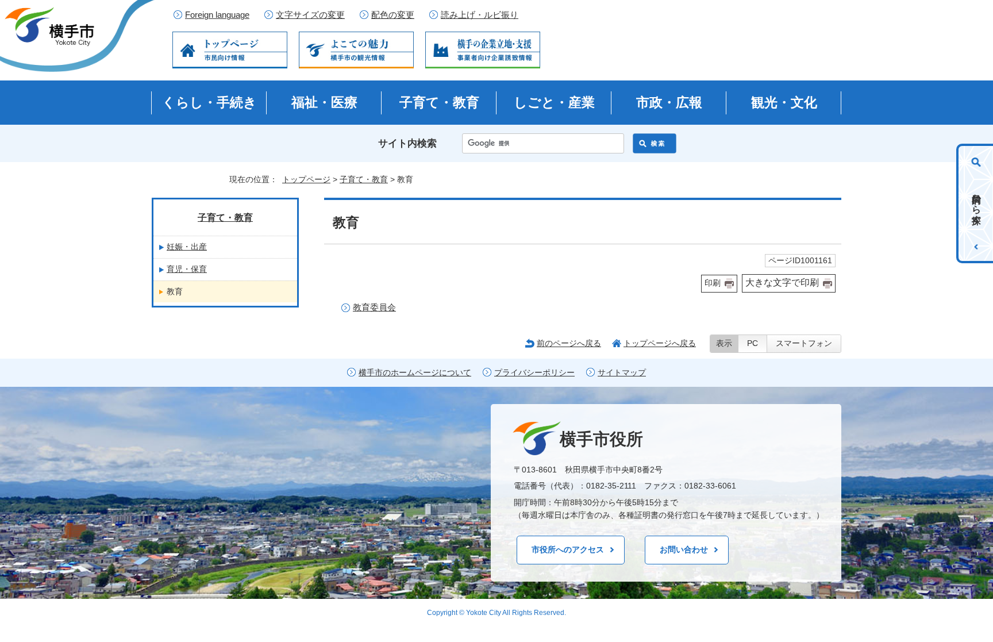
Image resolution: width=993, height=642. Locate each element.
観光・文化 (784, 102)
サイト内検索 (407, 143)
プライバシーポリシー (534, 372)
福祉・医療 (324, 102)
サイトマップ (622, 372)
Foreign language (217, 15)
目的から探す (977, 203)
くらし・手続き (209, 102)
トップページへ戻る (659, 343)
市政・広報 (669, 102)
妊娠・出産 (187, 246)
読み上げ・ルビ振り (479, 15)
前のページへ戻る (569, 343)
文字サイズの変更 (310, 15)
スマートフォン (804, 343)
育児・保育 (187, 269)
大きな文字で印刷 (782, 282)
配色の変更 (392, 15)
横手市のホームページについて (415, 372)
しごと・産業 (554, 102)
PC (752, 343)
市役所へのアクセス (568, 549)
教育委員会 (374, 307)
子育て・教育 (439, 102)
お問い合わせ (684, 549)
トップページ (306, 179)
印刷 (713, 283)
